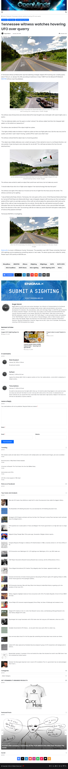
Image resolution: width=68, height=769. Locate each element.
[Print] (48, 275)
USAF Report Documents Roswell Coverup (20, 559)
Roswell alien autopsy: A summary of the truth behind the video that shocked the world (31, 653)
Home (4, 16)
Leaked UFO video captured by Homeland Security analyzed (24, 645)
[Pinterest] (32, 275)
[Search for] (66, 12)
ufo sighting (34, 267)
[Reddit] (36, 275)
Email (3, 434)
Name (3, 427)
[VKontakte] (40, 275)
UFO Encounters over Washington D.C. (19, 551)
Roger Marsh (7, 33)
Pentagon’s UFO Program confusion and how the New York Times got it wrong (29, 517)
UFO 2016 (61, 264)
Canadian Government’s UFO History (18, 628)
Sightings (44, 264)
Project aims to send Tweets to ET (56, 333)
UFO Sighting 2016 (49, 267)
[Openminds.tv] (34, 5)
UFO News (12, 20)
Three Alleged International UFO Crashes (19, 568)
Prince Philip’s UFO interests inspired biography (21, 602)
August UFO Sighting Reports (10, 332)
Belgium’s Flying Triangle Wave (16, 534)
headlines (7, 264)
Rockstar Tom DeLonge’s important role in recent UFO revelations (26, 662)
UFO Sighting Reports (22, 20)
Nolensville (4, 250)
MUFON (4, 79)
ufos (60, 267)
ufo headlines (11, 267)
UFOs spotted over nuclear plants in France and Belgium (23, 525)
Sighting (34, 264)
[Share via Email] (44, 275)
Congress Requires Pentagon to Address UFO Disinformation (24, 542)
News (25, 264)
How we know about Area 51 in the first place (21, 636)
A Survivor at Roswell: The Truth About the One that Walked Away (18, 466)
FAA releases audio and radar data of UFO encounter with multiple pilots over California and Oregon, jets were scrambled (32, 454)
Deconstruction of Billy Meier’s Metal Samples (13, 460)
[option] (34, 732)
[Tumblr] (28, 275)
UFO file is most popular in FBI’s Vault (10, 478)
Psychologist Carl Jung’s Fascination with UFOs (21, 619)
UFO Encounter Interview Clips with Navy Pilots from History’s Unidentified (28, 585)
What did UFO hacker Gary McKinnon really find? (21, 500)
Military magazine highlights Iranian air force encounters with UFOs (26, 594)
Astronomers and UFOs (7, 472)
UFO (52, 264)
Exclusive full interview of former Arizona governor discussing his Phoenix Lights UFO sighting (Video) (35, 576)
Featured (9, 16)
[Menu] (2, 12)
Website (37, 434)
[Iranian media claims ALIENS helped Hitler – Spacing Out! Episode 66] (34, 337)
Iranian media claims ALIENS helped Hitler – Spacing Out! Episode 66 (32, 346)
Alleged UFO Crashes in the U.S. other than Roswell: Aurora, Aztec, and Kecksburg (30, 611)
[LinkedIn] (24, 275)
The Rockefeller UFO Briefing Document (19, 508)
